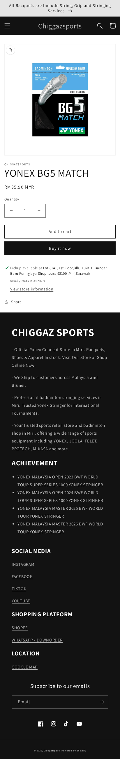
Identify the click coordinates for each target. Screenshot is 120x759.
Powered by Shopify (73, 750)
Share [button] (16, 301)
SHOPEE (20, 627)
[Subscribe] (101, 702)
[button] (7, 25)
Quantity (11, 199)
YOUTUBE (21, 600)
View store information (31, 289)
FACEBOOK (22, 576)
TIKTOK (19, 588)
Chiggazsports (52, 750)
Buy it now (60, 248)
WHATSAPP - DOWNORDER (37, 640)
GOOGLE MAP (25, 667)
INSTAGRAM (23, 564)
